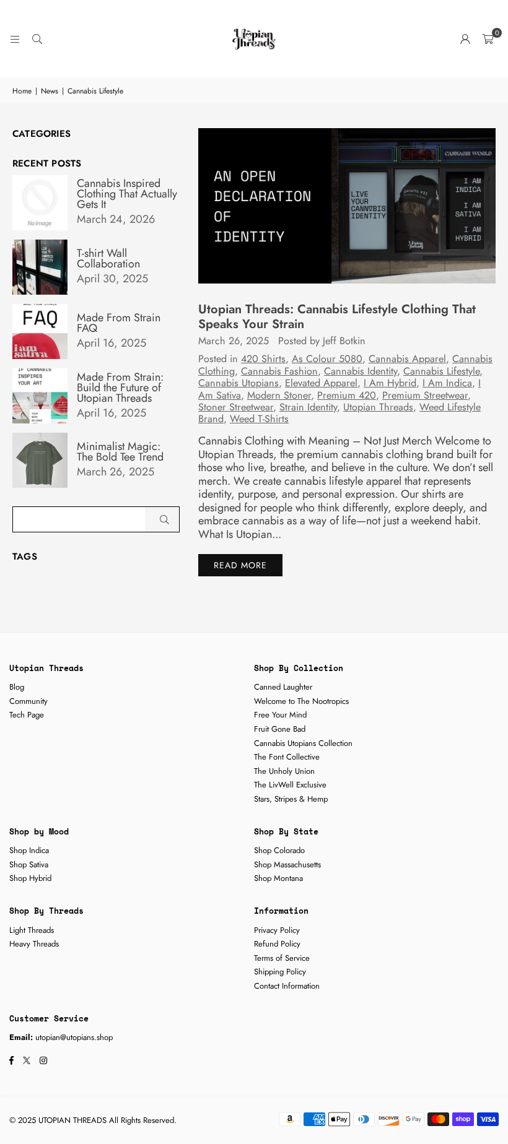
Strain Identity (308, 407)
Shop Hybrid (30, 878)
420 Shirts (263, 359)
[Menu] (15, 39)
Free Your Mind (280, 715)
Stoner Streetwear (235, 407)
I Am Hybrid (390, 383)
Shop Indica (29, 850)
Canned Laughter (283, 687)
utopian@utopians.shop (74, 1037)
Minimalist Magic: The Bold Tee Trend (120, 451)
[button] (487, 39)
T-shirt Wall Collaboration (108, 258)
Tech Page (26, 715)
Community (28, 701)
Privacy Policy (277, 930)
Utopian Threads (378, 407)
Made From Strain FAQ (118, 323)
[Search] (37, 39)
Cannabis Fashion (279, 371)
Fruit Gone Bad (279, 729)
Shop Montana (278, 878)
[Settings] (465, 39)
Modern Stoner (279, 395)
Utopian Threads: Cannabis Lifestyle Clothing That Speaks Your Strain (337, 316)
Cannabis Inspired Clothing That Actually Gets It (127, 194)
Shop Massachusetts (287, 864)
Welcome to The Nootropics (301, 701)
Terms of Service (282, 958)
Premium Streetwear (425, 395)
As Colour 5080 (327, 359)
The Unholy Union (284, 771)
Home (22, 91)
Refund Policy (277, 944)
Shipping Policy (280, 971)
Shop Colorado (279, 850)
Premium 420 (346, 395)
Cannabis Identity (360, 371)
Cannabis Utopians (238, 383)
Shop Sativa (28, 864)
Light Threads (31, 930)
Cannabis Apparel (407, 359)
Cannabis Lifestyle (441, 371)
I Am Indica (447, 383)
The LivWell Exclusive (290, 785)
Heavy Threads (34, 944)
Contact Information (287, 986)
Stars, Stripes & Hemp (291, 799)
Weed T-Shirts (259, 419)
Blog (16, 687)
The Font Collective (287, 757)
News (49, 91)
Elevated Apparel (321, 383)
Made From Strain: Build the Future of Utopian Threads (120, 388)
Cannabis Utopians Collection (303, 743)
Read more (240, 565)
